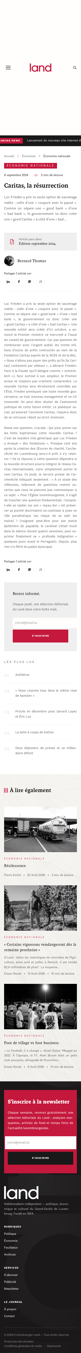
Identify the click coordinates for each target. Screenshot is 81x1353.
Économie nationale (56, 156)
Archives (10, 1254)
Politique (10, 1233)
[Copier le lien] (41, 282)
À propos (10, 1309)
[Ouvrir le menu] (8, 67)
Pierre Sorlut (12, 875)
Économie (28, 156)
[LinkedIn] (8, 282)
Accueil (9, 156)
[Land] (21, 1192)
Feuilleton (11, 1247)
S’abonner (11, 1275)
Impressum (54, 1346)
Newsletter (11, 1288)
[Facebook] (19, 282)
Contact (9, 1316)
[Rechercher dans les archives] (75, 67)
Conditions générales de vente (23, 1346)
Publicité (10, 1281)
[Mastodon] (30, 282)
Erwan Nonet (12, 973)
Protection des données (19, 1341)
